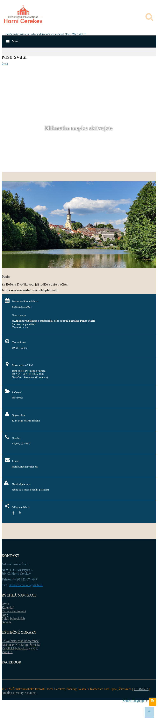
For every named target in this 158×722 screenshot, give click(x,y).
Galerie (6, 622)
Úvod (5, 63)
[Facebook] (13, 513)
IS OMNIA (141, 689)
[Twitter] (20, 513)
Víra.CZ (7, 652)
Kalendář (8, 607)
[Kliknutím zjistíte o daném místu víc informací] (79, 266)
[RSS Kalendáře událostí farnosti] (152, 702)
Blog (5, 615)
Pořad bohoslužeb (13, 618)
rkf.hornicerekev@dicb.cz (26, 585)
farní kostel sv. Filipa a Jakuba (28, 370)
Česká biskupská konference (20, 641)
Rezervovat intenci (14, 611)
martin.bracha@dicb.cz (25, 466)
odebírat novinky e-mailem (19, 692)
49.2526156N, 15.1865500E (28, 373)
